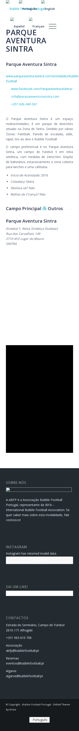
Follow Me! (39, 560)
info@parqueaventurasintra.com (35, 96)
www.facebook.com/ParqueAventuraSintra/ (41, 89)
